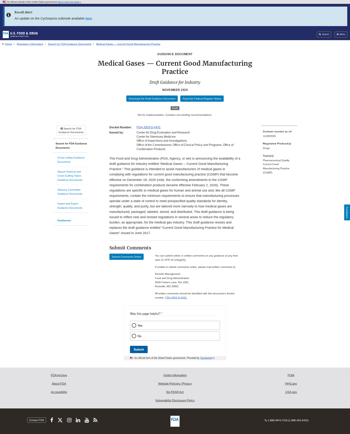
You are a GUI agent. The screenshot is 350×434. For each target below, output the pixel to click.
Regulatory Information (30, 44)
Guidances (64, 220)
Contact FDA (36, 420)
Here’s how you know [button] (69, 2)
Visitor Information (175, 375)
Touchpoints (206, 358)
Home (8, 44)
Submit (139, 349)
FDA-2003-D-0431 (149, 127)
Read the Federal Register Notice (202, 98)
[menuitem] (279, 135)
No (139, 336)
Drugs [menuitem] (266, 148)
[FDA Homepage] (20, 34)
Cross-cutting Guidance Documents (71, 159)
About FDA (59, 383)
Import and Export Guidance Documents (69, 205)
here (88, 18)
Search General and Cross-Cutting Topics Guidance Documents (69, 175)
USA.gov (291, 392)
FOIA (291, 375)
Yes (140, 325)
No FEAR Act (175, 392)
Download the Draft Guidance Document (152, 98)
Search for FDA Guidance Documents (69, 44)
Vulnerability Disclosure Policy (175, 400)
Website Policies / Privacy (175, 383)
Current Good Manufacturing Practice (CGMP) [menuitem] (276, 168)
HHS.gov (291, 383)
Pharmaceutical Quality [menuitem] (276, 160)
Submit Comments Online (126, 256)
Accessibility (59, 392)
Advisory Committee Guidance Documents (69, 191)
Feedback (347, 212)
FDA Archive (59, 375)
